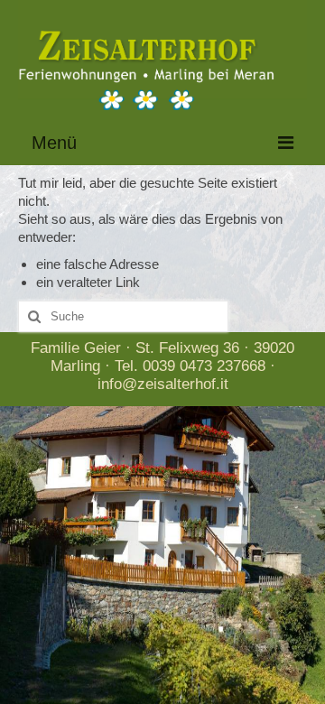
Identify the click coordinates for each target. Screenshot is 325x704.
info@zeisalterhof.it (163, 384)
